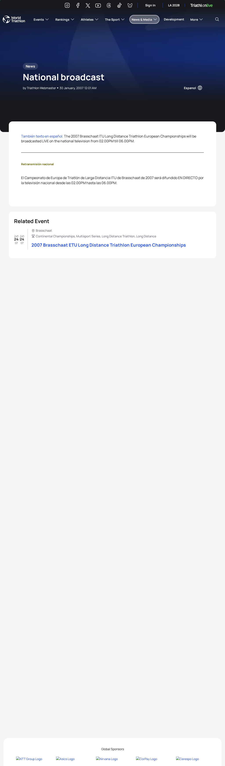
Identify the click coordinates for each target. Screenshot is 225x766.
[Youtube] (98, 6)
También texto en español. (42, 136)
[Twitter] (88, 6)
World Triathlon (14, 19)
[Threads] (108, 6)
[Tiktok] (119, 6)
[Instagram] (67, 6)
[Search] (217, 19)
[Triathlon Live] (201, 5)
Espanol (190, 88)
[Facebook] (77, 6)
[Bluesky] (129, 6)
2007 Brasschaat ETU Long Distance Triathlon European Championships (108, 245)
